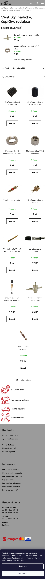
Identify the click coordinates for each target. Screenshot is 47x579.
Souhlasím (22, 573)
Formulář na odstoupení (12, 483)
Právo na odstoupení (10, 480)
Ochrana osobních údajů (12, 473)
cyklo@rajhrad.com (10, 439)
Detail (12, 123)
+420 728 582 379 (10, 435)
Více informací (18, 560)
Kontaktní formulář (10, 490)
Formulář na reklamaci (11, 486)
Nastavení (22, 566)
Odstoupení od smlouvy (12, 476)
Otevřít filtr (9, 77)
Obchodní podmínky (10, 469)
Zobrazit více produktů (23, 60)
